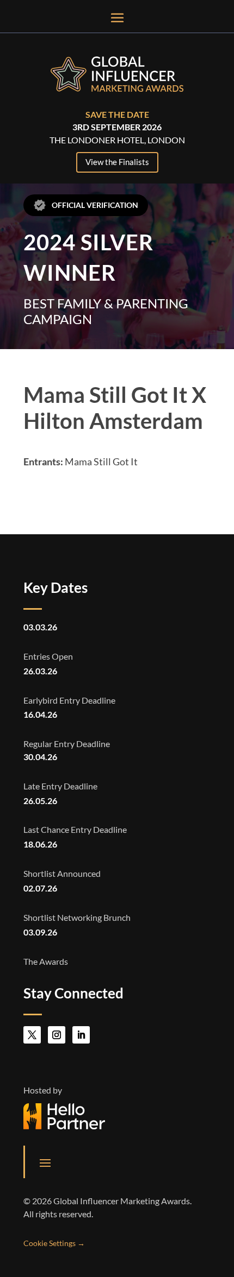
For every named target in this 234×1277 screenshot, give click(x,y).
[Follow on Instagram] (56, 1035)
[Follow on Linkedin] (81, 1035)
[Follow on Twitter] (32, 1035)
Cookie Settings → (54, 1243)
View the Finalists (117, 162)
